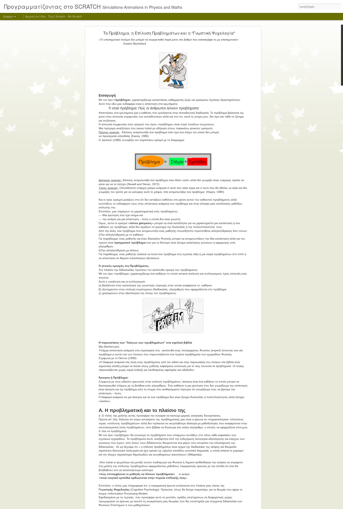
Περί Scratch (56, 16)
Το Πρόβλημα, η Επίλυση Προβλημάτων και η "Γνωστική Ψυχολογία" (169, 33)
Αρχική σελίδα (35, 16)
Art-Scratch (75, 16)
